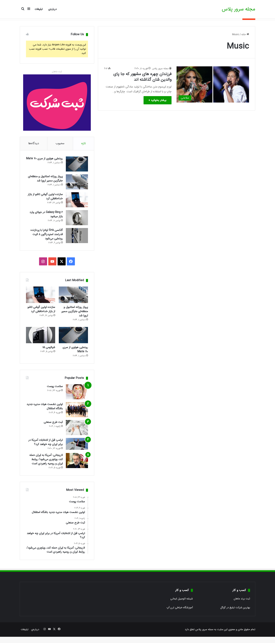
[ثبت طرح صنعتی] (77, 427)
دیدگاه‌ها (33, 143)
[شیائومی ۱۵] (40, 335)
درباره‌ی (52, 9)
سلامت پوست (55, 386)
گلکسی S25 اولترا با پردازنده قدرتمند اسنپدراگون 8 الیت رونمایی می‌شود (47, 234)
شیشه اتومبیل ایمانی (181, 599)
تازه (83, 143)
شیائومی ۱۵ (48, 347)
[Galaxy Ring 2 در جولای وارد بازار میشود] (77, 217)
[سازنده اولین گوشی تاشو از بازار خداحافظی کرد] (77, 199)
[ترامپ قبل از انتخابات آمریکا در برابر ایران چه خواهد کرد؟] (77, 444)
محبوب (60, 143)
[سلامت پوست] (77, 391)
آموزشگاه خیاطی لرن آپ (179, 607)
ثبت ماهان (57, 71)
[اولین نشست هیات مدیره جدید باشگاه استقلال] (77, 409)
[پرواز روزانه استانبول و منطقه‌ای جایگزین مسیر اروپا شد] (77, 181)
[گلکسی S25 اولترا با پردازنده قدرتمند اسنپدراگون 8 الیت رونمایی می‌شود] (77, 235)
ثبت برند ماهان (242, 599)
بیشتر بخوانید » (157, 100)
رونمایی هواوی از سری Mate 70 (44, 158)
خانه (244, 34)
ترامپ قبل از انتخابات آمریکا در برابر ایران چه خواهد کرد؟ (45, 442)
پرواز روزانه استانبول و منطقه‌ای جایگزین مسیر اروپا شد (45, 178)
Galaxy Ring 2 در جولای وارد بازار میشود (46, 214)
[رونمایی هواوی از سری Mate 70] (77, 164)
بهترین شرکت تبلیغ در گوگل (235, 607)
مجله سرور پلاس (160, 68)
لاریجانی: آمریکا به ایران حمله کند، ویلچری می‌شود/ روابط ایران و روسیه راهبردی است (46, 459)
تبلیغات (39, 9)
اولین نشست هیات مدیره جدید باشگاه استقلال (45, 406)
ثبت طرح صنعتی (53, 422)
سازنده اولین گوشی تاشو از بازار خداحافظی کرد (45, 196)
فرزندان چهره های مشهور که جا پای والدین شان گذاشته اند (142, 77)
